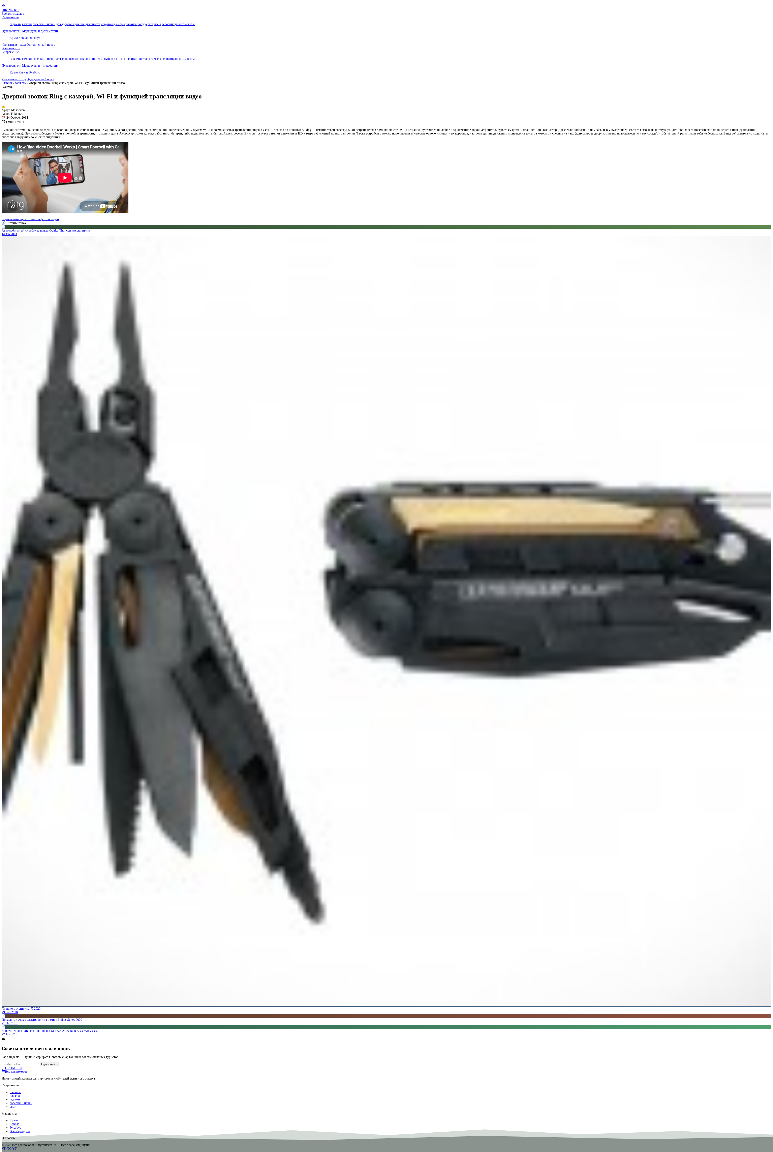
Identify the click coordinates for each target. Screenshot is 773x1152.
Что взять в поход (14, 44)
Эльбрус (34, 37)
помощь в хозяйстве (27, 219)
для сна (79, 24)
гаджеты (15, 24)
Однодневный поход (41, 44)
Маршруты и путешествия (40, 31)
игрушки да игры (113, 24)
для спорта (92, 24)
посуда (142, 24)
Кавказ (23, 37)
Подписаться (49, 1064)
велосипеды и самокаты (178, 24)
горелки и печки (44, 24)
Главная (7, 83)
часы (157, 24)
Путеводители (11, 31)
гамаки (27, 24)
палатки (131, 24)
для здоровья (65, 24)
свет (150, 24)
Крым (14, 37)
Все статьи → (11, 48)
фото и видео (50, 219)
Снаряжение (10, 17)
